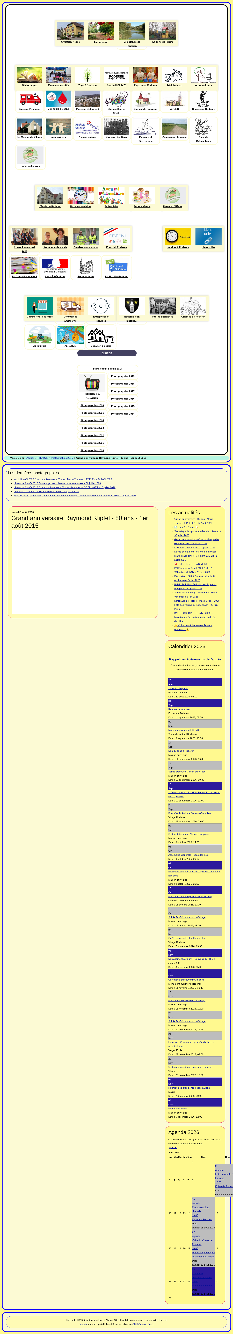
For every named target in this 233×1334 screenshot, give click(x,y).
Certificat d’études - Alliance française (188, 834)
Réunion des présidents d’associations (189, 1087)
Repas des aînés (177, 1108)
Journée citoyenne (178, 688)
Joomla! (83, 1324)
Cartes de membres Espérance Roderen (190, 1067)
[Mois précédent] (172, 1148)
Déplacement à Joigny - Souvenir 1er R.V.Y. (191, 958)
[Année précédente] (169, 1148)
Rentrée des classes (179, 709)
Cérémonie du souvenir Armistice (186, 979)
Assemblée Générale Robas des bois (188, 854)
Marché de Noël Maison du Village (186, 1000)
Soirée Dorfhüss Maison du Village (187, 771)
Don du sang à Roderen (181, 750)
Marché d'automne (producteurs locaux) (190, 896)
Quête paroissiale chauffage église (187, 938)
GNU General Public (143, 1324)
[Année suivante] (174, 1148)
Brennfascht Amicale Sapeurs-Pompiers (189, 813)
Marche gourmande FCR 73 (183, 730)
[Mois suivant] (176, 1148)
